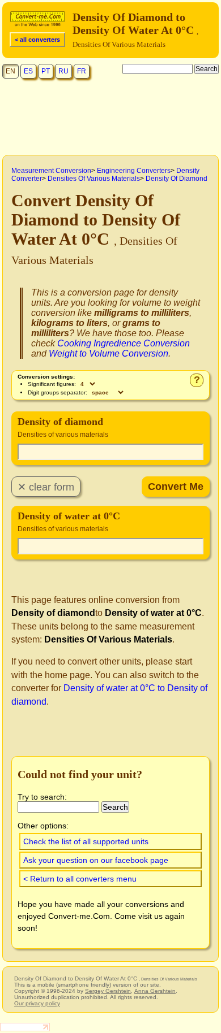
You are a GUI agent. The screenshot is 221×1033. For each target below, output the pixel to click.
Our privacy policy (37, 1003)
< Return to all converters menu (80, 878)
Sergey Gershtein (108, 991)
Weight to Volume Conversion (108, 353)
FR (81, 71)
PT (45, 71)
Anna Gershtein (155, 991)
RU (63, 71)
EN (10, 71)
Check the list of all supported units (85, 841)
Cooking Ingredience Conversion (123, 343)
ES (28, 71)
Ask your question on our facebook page (95, 860)
